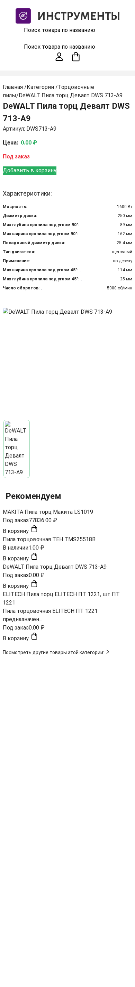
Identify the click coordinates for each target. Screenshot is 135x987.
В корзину (16, 531)
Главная (13, 87)
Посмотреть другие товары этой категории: (54, 652)
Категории (40, 87)
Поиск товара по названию (59, 30)
